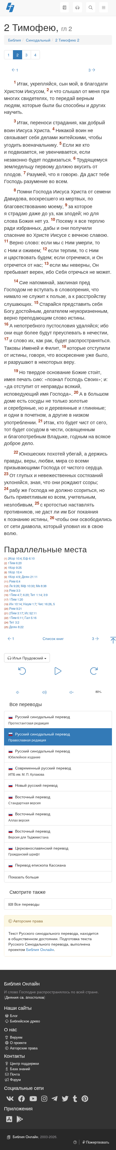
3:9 (45, 595)
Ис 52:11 (31, 613)
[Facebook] (21, 1098)
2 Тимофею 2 (67, 40)
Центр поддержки (24, 1063)
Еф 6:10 (29, 558)
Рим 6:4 (14, 581)
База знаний (20, 1068)
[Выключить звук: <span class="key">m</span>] (71, 692)
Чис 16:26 (45, 604)
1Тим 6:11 (16, 617)
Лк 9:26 (14, 586)
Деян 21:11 (29, 576)
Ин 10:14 (15, 604)
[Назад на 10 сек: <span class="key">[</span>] (22, 670)
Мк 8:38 (41, 586)
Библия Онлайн (40, 949)
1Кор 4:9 (14, 576)
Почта (15, 1074)
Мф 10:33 (27, 586)
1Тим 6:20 (15, 563)
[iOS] (9, 1119)
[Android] (19, 1119)
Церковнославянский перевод (38, 850)
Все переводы (26, 904)
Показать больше (23, 876)
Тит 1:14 (36, 595)
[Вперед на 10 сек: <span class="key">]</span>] (94, 670)
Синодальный (38, 40)
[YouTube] (33, 1098)
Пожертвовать (97, 1142)
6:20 (26, 595)
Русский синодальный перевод (39, 719)
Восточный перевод (29, 799)
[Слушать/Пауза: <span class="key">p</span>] (58, 670)
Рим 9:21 (15, 608)
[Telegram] (54, 1098)
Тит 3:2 (14, 622)
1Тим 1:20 (16, 599)
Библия (14, 40)
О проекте (18, 1042)
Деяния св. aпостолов (24, 997)
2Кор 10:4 (15, 558)
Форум (15, 1079)
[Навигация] (103, 7)
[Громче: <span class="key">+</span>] (44, 692)
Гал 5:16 (30, 617)
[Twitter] (65, 1098)
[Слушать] (77, 7)
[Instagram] (44, 1098)
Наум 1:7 (29, 604)
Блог (14, 1015)
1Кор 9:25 (15, 567)
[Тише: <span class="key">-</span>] (17, 692)
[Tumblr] (75, 1098)
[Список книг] (64, 7)
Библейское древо (25, 1021)
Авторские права (23, 1048)
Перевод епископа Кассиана (40, 865)
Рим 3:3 (14, 590)
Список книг (53, 638)
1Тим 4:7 (15, 595)
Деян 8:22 (16, 627)
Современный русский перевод (39, 770)
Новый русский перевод (35, 785)
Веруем (16, 1037)
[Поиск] (90, 7)
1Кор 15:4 (15, 572)
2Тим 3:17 (16, 613)
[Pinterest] (84, 1098)
